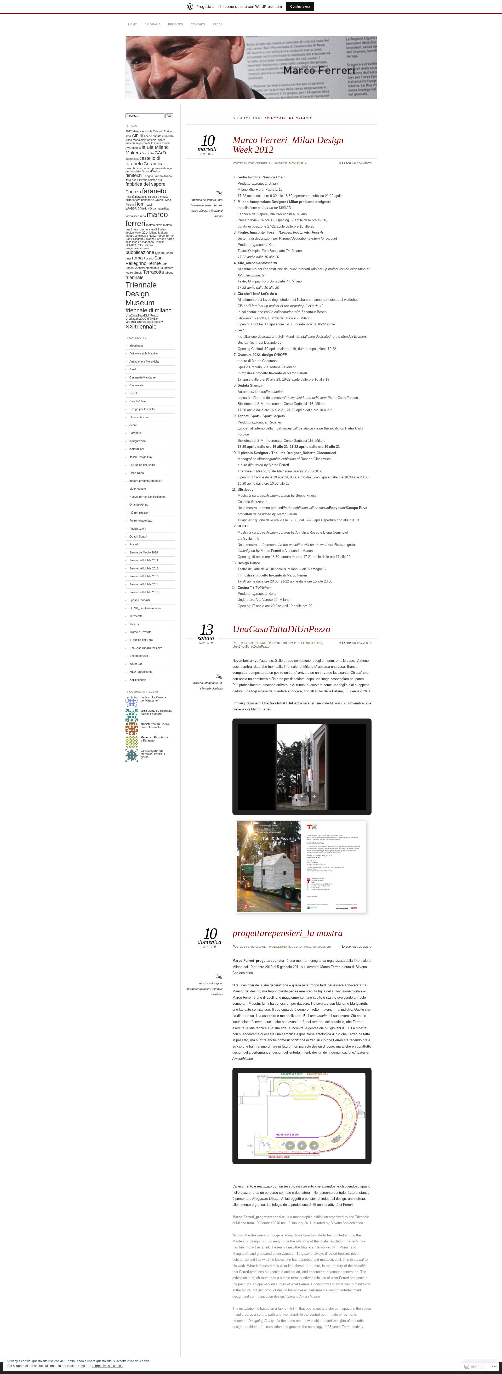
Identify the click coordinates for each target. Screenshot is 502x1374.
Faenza (133, 191)
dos (134, 180)
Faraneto (135, 432)
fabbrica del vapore (204, 199)
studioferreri (258, 163)
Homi (140, 204)
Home (132, 24)
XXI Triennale (137, 679)
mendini (154, 229)
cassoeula (132, 158)
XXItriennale (141, 326)
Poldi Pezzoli (145, 245)
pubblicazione (140, 252)
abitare (137, 131)
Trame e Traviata (140, 632)
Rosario (148, 258)
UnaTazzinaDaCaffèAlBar (142, 318)
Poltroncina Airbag (140, 520)
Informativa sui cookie (107, 1366)
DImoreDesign (151, 171)
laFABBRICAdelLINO (139, 208)
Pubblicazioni (137, 528)
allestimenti (281, 946)
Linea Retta (136, 472)
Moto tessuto (137, 488)
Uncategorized (138, 655)
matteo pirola (154, 225)
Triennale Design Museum (141, 293)
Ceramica (154, 163)
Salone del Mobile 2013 (143, 576)
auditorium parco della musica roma (148, 143)
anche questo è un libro (159, 136)
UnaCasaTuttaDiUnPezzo (281, 629)
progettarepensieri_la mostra (288, 933)
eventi (276, 643)
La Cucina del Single (142, 464)
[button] (290, 796)
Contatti (198, 24)
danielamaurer (150, 750)
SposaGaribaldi (135, 267)
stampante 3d (213, 683)
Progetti (175, 24)
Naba (152, 235)
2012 (129, 131)
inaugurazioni (137, 441)
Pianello (159, 242)
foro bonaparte (144, 199)
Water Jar (135, 663)
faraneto (154, 191)
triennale (135, 277)
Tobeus (134, 624)
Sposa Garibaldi (139, 600)
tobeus (169, 272)
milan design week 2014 (146, 231)
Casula (133, 393)
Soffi (164, 263)
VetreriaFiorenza (136, 321)
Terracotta (153, 272)
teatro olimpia (199, 210)
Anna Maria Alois (136, 140)
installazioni (136, 448)
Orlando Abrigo (138, 504)
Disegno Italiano (152, 176)
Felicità (130, 196)
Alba (128, 136)
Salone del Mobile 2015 (143, 592)
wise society (155, 321)
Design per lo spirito (142, 409)
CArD (160, 152)
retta (128, 258)
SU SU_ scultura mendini (145, 608)
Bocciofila (148, 153)
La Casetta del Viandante (153, 699)
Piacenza (148, 242)
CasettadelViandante (142, 377)
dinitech (198, 683)
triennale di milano (211, 688)
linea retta (140, 216)
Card (132, 369)
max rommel (140, 229)
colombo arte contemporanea (144, 168)
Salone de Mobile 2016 (143, 552)
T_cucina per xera (141, 639)
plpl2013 (131, 245)
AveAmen (132, 147)
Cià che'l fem (137, 401)
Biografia (152, 24)
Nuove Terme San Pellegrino (147, 496)
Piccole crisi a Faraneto (155, 725)
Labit (149, 204)
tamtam (168, 267)
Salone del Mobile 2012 (289, 163)
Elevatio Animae (147, 180)
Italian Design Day (140, 457)
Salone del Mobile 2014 (143, 584)
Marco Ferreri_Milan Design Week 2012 (288, 144)
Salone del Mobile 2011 (143, 560)
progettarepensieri (198, 988)
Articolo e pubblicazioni (143, 353)
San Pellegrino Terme (144, 260)
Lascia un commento (357, 163)
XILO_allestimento (140, 671)
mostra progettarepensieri (302, 643)
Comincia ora (300, 6)
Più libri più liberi (139, 512)
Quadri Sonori (164, 253)
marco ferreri (213, 205)
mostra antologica (210, 983)
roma (137, 258)
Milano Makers (158, 232)
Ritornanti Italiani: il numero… (156, 712)
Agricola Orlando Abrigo (157, 131)
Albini (137, 135)
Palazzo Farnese (155, 238)
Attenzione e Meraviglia (144, 361)
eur (160, 180)
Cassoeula (136, 385)
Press (217, 24)
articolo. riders (156, 140)
